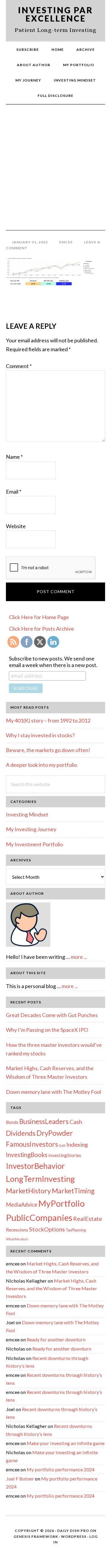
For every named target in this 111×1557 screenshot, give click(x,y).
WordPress (73, 1536)
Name (14, 456)
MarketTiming (73, 1191)
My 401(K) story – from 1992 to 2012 (48, 720)
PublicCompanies (39, 1217)
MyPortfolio (61, 1203)
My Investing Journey (31, 829)
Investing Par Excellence (55, 14)
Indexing (77, 1144)
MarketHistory (28, 1191)
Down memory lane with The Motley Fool (53, 1092)
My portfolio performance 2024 (60, 1469)
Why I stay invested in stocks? (40, 735)
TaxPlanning (76, 1230)
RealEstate (87, 1218)
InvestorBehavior (35, 1166)
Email (13, 491)
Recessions (17, 1229)
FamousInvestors (32, 1144)
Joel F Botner (20, 1478)
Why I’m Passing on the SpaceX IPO (47, 1029)
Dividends (21, 1133)
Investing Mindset (27, 814)
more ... (79, 957)
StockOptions (47, 1229)
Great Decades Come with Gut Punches (52, 1015)
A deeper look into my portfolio (41, 765)
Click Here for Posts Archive (41, 628)
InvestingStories (64, 1155)
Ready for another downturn (56, 1339)
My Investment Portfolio (34, 844)
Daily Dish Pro (73, 1530)
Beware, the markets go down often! (48, 750)
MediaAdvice (21, 1204)
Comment (19, 366)
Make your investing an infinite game (65, 1443)
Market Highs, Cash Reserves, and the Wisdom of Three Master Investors (51, 1288)
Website (16, 526)
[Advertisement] (55, 171)
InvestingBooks (26, 1154)
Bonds (12, 1122)
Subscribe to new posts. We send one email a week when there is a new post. (53, 661)
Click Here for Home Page (39, 617)
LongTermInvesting (40, 1179)
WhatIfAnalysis (17, 1239)
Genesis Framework (36, 1536)
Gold (62, 1145)
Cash (76, 1121)
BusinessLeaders (44, 1121)
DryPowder (54, 1133)
